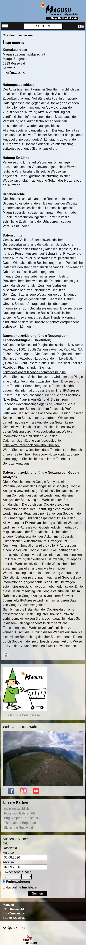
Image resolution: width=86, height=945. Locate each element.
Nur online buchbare (21, 887)
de (81, 26)
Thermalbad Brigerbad (20, 823)
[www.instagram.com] (23, 790)
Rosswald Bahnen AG (19, 813)
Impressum (25, 35)
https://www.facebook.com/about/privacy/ (31, 445)
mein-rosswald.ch (16, 808)
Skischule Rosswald (18, 827)
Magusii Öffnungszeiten (25, 715)
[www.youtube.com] (36, 790)
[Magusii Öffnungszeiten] (25, 689)
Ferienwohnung (18, 881)
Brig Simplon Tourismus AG (23, 818)
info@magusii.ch (15, 72)
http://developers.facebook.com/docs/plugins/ (34, 372)
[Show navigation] (5, 26)
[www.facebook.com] (11, 790)
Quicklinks (9, 35)
